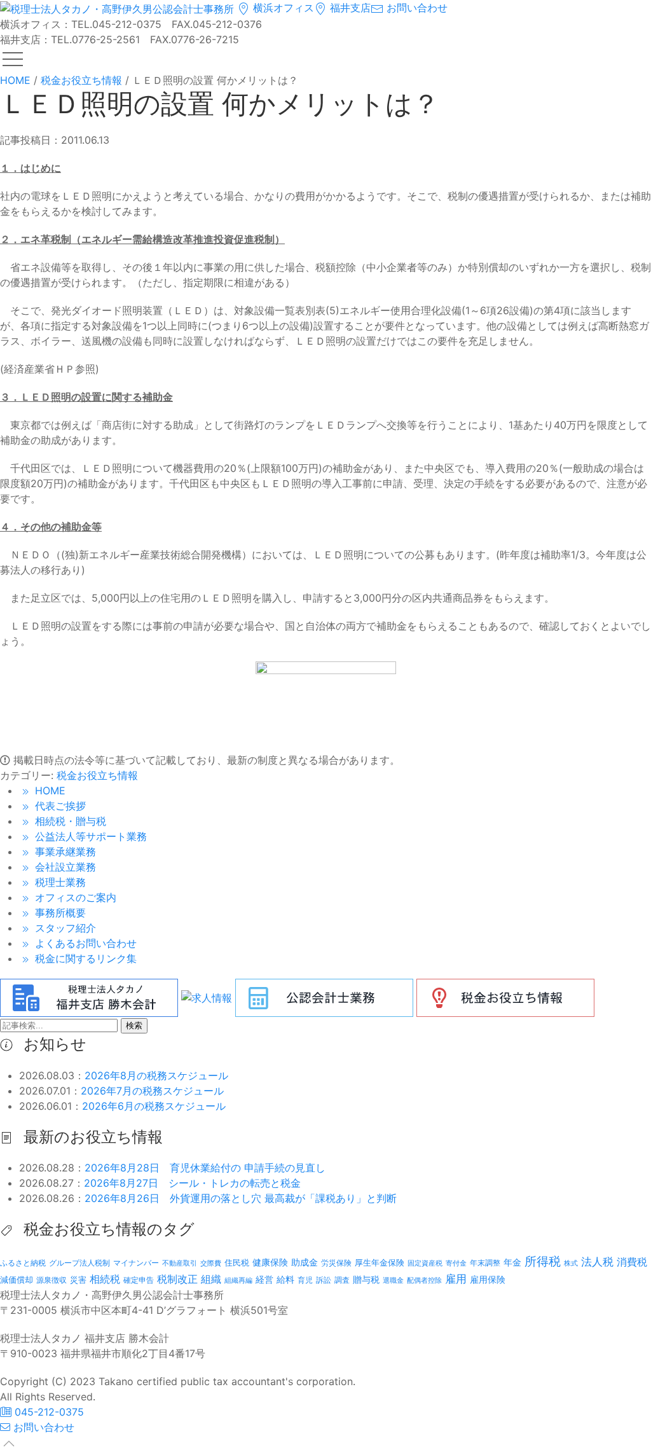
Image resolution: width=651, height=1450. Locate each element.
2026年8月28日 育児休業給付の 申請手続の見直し (205, 1167)
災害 (78, 1279)
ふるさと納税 (23, 1262)
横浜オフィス (282, 7)
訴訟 (323, 1280)
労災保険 (336, 1262)
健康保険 (270, 1262)
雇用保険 (487, 1279)
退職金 (393, 1280)
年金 (512, 1262)
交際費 (210, 1263)
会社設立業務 (64, 866)
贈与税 (366, 1279)
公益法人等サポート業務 (89, 836)
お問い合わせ (415, 7)
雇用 (456, 1278)
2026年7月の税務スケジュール (152, 1090)
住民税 (236, 1262)
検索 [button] (134, 1025)
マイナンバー (136, 1262)
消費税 (632, 1261)
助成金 (304, 1262)
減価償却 (16, 1279)
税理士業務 (59, 882)
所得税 (542, 1261)
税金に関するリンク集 (84, 958)
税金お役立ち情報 (97, 775)
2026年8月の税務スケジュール (156, 1075)
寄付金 (456, 1263)
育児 (305, 1280)
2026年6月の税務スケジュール (154, 1106)
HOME (48, 790)
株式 (571, 1263)
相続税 (105, 1279)
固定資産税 (425, 1263)
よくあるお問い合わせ (84, 943)
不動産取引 (179, 1263)
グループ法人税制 (79, 1263)
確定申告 (138, 1280)
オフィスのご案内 (74, 897)
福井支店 (349, 7)
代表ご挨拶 (59, 805)
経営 (264, 1279)
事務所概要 (59, 912)
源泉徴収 (51, 1280)
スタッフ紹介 (64, 928)
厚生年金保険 (379, 1262)
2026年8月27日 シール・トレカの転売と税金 (192, 1183)
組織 (211, 1279)
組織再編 (238, 1280)
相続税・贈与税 (69, 821)
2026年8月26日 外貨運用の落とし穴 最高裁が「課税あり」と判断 (241, 1198)
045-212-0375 (47, 1411)
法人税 (597, 1261)
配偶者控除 (424, 1280)
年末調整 (485, 1262)
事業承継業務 (64, 851)
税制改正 (177, 1279)
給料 (285, 1279)
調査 (342, 1280)
